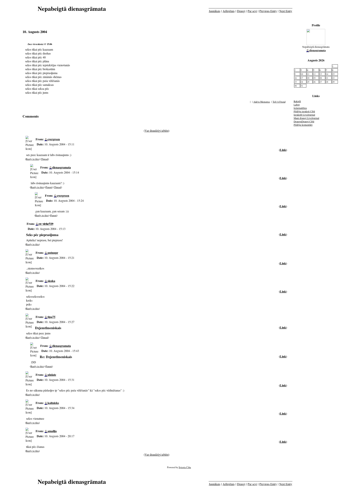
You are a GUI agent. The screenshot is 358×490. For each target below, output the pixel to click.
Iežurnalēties (300, 108)
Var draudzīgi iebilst (156, 130)
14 (327, 74)
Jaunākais (214, 11)
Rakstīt (297, 101)
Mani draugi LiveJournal (306, 118)
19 (314, 78)
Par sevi (252, 11)
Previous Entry (268, 11)
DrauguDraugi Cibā (304, 121)
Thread (44, 159)
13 (321, 74)
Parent (49, 187)
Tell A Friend (279, 101)
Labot (297, 104)
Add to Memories (261, 101)
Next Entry (285, 11)
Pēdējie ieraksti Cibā (304, 111)
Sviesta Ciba (185, 467)
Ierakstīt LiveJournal (304, 114)
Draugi (241, 11)
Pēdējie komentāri (303, 125)
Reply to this (32, 159)
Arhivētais (229, 11)
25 (308, 81)
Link (283, 150)
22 (333, 78)
